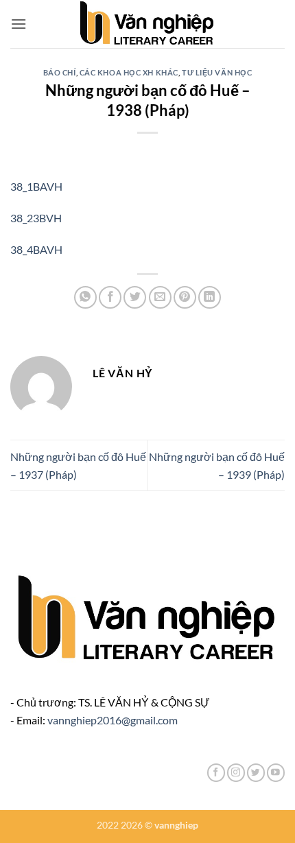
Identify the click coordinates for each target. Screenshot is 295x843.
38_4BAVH (36, 249)
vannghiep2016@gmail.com (112, 719)
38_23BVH (36, 217)
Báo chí (59, 72)
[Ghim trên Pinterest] (185, 297)
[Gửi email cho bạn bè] (160, 297)
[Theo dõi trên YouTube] (276, 772)
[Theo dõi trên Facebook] (216, 772)
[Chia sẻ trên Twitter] (134, 297)
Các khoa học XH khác (129, 72)
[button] (18, 23)
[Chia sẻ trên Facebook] (110, 297)
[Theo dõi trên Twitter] (256, 772)
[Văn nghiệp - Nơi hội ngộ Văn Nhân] (148, 24)
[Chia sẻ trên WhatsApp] (85, 297)
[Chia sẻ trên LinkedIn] (209, 297)
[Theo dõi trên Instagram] (236, 772)
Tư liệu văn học (217, 72)
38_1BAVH (36, 186)
